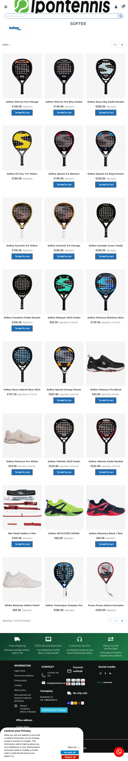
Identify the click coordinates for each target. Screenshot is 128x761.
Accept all (70, 752)
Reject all (70, 757)
